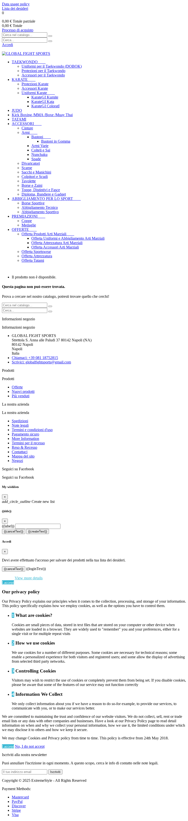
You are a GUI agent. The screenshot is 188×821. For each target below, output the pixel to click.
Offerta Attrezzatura (37, 256)
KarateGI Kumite (44, 97)
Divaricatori (31, 163)
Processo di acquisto (17, 30)
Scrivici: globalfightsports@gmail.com (41, 362)
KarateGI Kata (42, 102)
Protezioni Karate (35, 84)
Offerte (17, 387)
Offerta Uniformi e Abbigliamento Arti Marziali (68, 238)
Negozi (17, 461)
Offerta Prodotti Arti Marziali (48, 234)
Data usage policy (16, 4)
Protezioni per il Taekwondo (43, 71)
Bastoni (41, 137)
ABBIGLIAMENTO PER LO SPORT (46, 199)
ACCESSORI (27, 124)
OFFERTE (24, 229)
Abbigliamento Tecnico (40, 207)
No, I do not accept (30, 746)
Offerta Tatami (33, 260)
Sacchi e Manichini (36, 172)
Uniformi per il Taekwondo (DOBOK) (52, 66)
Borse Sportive (33, 203)
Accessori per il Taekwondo (43, 75)
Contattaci (19, 452)
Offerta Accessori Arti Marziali (55, 247)
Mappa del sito (23, 456)
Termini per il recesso (28, 443)
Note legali (20, 425)
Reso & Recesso (24, 447)
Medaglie (29, 225)
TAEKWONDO (29, 62)
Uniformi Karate (38, 93)
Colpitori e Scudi (35, 176)
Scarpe (27, 168)
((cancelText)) (13, 531)
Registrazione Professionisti (24, 269)
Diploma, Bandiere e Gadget (44, 194)
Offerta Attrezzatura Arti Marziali (56, 243)
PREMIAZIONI (28, 216)
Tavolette (29, 181)
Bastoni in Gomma (55, 141)
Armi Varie (39, 146)
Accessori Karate (35, 88)
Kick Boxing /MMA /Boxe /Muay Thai (42, 115)
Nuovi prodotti (23, 391)
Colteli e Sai (40, 150)
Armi (29, 132)
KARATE (23, 79)
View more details (29, 578)
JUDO (17, 110)
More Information (25, 438)
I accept (8, 582)
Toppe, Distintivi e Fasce (41, 190)
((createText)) (37, 531)
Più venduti (20, 396)
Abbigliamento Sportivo (40, 212)
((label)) (8, 526)
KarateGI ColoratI (45, 106)
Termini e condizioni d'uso (32, 430)
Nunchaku (39, 154)
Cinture (27, 128)
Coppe (27, 221)
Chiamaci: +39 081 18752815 (35, 358)
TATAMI (19, 119)
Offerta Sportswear (36, 251)
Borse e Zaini (32, 185)
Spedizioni (20, 421)
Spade (36, 159)
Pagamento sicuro (25, 434)
